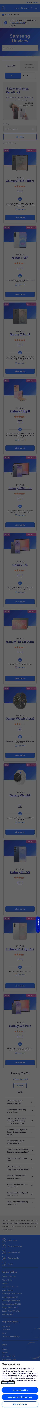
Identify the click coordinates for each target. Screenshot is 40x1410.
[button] (38, 924)
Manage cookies (20, 1404)
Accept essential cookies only (20, 1397)
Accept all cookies (20, 1390)
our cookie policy (8, 1383)
